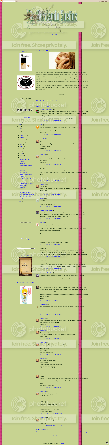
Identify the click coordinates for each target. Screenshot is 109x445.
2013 (20, 126)
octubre (22, 137)
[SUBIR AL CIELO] (107, 443)
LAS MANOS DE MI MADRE (27, 183)
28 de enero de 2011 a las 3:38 (50, 281)
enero (21, 157)
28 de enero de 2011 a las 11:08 (51, 354)
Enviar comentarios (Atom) (50, 435)
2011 (20, 131)
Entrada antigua (84, 432)
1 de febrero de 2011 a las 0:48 (51, 413)
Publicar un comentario (42, 429)
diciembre (22, 133)
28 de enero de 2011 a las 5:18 (50, 300)
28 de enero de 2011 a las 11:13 (51, 370)
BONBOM (42, 222)
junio (21, 146)
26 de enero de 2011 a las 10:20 (51, 256)
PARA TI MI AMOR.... (25, 168)
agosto (22, 142)
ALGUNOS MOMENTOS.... (26, 165)
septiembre (23, 139)
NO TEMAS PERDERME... (26, 192)
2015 (20, 124)
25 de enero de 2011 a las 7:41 (50, 236)
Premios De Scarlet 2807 (25, 100)
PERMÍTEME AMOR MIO (26, 190)
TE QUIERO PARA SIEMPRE (27, 194)
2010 (20, 201)
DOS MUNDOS (23, 185)
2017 (20, 119)
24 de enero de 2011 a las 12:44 (51, 194)
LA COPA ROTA (23, 172)
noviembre (23, 135)
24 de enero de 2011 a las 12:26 (51, 180)
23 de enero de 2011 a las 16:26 (51, 120)
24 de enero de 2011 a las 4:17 (50, 164)
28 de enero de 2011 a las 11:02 (51, 338)
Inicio (63, 432)
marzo (21, 153)
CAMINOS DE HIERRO (25, 178)
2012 (20, 128)
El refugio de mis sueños (46, 109)
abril (21, 151)
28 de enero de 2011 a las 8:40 (50, 314)
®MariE (41, 285)
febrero (22, 155)
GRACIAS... (22, 170)
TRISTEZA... (23, 187)
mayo (21, 148)
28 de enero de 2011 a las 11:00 (51, 326)
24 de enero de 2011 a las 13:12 (51, 206)
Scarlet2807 (43, 138)
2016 (20, 122)
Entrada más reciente (41, 432)
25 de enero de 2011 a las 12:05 (51, 244)
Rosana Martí (43, 304)
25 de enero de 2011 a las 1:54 (50, 218)
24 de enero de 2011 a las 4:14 (50, 150)
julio (21, 144)
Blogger (62, 443)
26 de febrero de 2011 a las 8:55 (51, 425)
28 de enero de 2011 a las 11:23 (51, 387)
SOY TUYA (22, 181)
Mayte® (42, 198)
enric (41, 125)
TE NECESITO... (24, 163)
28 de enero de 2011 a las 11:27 (51, 398)
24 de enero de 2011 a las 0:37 (50, 134)
